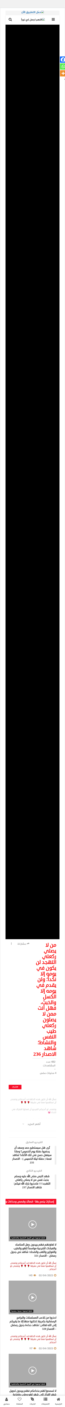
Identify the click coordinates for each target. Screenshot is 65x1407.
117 (31, 1348)
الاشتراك (15, 1087)
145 (31, 1275)
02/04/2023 (46, 1275)
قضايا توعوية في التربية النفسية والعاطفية (28, 1238)
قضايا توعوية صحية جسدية (21, 1311)
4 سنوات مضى (48, 1073)
